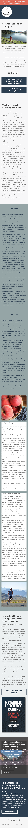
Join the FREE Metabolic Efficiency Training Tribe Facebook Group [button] (14, 81)
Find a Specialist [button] (9, 812)
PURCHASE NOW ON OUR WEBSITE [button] (14, 692)
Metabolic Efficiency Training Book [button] (14, 90)
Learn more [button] (8, 772)
